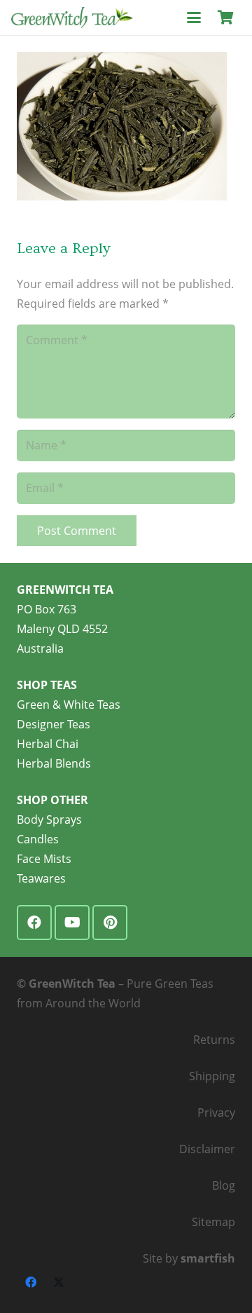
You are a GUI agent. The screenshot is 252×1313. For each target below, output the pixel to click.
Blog (223, 1185)
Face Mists (44, 858)
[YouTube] (72, 922)
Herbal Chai (47, 743)
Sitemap (213, 1222)
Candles (38, 839)
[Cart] (225, 17)
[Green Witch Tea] (72, 17)
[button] (194, 18)
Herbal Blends (54, 763)
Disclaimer (207, 1149)
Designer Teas (53, 724)
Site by (189, 1258)
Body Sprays (49, 819)
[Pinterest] (109, 922)
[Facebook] (34, 922)
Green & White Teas (68, 704)
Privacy (216, 1112)
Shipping (212, 1076)
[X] (59, 1282)
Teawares (41, 878)
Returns (214, 1039)
